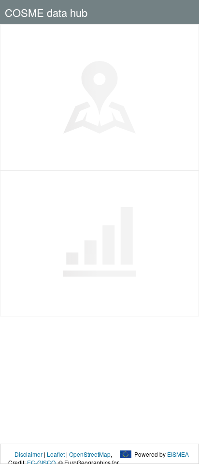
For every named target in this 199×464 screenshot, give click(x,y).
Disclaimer (28, 454)
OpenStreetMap (90, 454)
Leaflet (56, 454)
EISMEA (178, 454)
